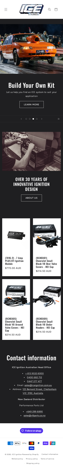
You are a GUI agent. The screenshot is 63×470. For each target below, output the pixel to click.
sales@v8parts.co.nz (34, 415)
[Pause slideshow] (60, 119)
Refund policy (17, 459)
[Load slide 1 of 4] (26, 119)
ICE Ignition (17, 454)
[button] (6, 9)
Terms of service (47, 459)
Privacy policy (32, 459)
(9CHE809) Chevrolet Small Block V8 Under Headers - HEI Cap (45, 323)
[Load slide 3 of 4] (33, 119)
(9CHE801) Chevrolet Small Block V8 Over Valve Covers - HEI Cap (46, 262)
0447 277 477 (34, 381)
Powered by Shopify (30, 454)
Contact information (50, 454)
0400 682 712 (34, 377)
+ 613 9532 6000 (34, 373)
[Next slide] (42, 119)
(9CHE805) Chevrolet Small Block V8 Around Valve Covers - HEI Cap (14, 324)
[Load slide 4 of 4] (37, 119)
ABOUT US (31, 198)
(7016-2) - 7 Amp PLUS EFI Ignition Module (14, 260)
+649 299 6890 (34, 411)
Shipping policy (33, 463)
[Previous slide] (21, 119)
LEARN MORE (31, 104)
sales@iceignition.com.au (38, 385)
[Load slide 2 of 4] (30, 119)
